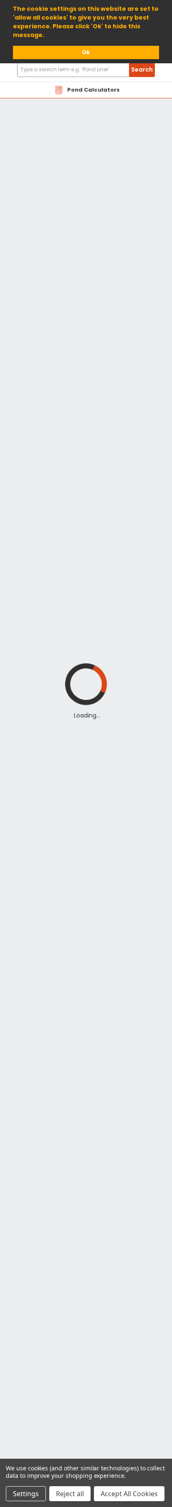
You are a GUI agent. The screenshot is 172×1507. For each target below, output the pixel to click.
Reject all (70, 1493)
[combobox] (86, 69)
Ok (86, 52)
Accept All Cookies (129, 1493)
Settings (26, 1493)
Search (142, 69)
